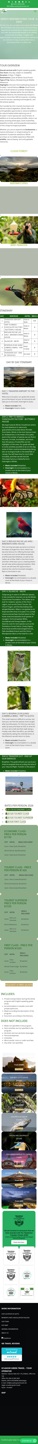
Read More (19, 1069)
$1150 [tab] (19, 809)
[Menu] (35, 11)
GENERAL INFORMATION (10, 1329)
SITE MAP (5, 1325)
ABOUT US (5, 1333)
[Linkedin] (22, 2)
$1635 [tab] (16, 821)
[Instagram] (26, 2)
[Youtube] (19, 2)
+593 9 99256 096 (19, 4)
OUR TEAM (5, 1321)
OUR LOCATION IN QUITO (10, 1314)
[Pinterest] (15, 2)
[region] (19, 1254)
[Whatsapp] (29, 2)
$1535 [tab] (20, 817)
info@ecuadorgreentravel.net (19, 6)
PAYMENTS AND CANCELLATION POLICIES (16, 1318)
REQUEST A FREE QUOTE (19, 984)
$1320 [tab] (18, 813)
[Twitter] (12, 2)
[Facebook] (9, 2)
